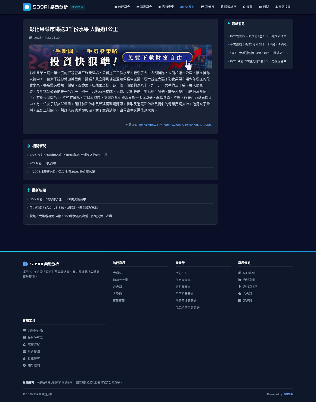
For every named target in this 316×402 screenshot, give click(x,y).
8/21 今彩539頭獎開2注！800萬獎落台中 (258, 61)
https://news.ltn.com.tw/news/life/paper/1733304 (175, 125)
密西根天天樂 (185, 293)
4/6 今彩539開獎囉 (43, 163)
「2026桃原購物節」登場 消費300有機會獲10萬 (62, 171)
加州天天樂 (120, 280)
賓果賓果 (119, 300)
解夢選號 (33, 344)
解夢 (249, 7)
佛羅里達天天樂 (186, 300)
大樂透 (117, 293)
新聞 (266, 7)
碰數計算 (230, 7)
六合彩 (117, 287)
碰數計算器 (35, 337)
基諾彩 (247, 300)
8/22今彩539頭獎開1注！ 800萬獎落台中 (58, 199)
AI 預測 (190, 7)
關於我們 (33, 365)
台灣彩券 (248, 280)
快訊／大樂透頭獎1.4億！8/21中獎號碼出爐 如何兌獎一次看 (71, 216)
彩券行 (209, 7)
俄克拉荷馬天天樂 (188, 307)
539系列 (248, 273)
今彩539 (118, 273)
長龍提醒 (285, 7)
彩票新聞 (33, 351)
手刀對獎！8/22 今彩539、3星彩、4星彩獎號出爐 (64, 207)
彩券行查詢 (35, 331)
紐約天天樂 (183, 287)
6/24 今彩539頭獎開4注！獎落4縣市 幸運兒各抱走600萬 (68, 155)
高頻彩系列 (250, 287)
